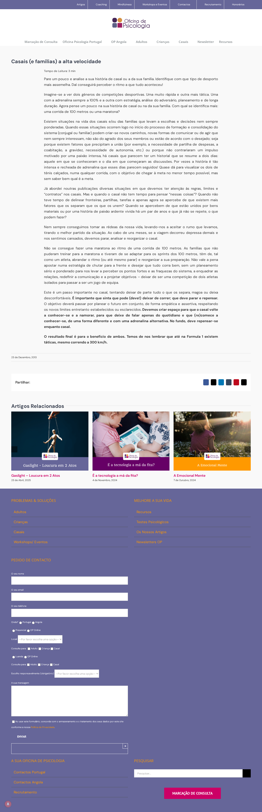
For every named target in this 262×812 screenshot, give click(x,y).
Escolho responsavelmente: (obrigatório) (32, 673)
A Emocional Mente (190, 475)
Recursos (144, 512)
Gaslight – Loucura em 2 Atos (35, 475)
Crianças (21, 522)
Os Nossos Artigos (152, 532)
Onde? (14, 622)
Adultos (20, 512)
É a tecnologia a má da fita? (115, 475)
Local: (14, 639)
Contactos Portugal (29, 772)
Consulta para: (19, 648)
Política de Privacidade (42, 727)
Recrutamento (25, 792)
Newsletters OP (149, 542)
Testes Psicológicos (153, 522)
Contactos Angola (28, 782)
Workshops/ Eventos (31, 542)
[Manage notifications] (8, 804)
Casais (19, 532)
